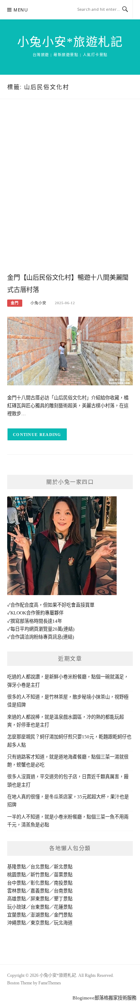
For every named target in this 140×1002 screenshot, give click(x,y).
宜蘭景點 (16, 915)
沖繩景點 (16, 923)
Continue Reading (37, 434)
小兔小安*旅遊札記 (70, 42)
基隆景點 (16, 866)
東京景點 (40, 923)
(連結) (68, 629)
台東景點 (40, 907)
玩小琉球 (16, 907)
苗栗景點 (63, 874)
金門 (15, 303)
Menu (21, 10)
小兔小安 (38, 303)
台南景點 (63, 891)
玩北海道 (63, 923)
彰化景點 (40, 883)
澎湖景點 (40, 915)
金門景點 (63, 915)
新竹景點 (40, 874)
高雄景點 (16, 898)
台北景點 (40, 866)
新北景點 (63, 866)
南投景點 (63, 883)
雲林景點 (16, 891)
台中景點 (16, 883)
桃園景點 (16, 874)
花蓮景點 (63, 907)
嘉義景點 (40, 891)
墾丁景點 (63, 898)
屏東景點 (40, 898)
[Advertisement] (70, 193)
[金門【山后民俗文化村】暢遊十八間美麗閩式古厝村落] (70, 350)
